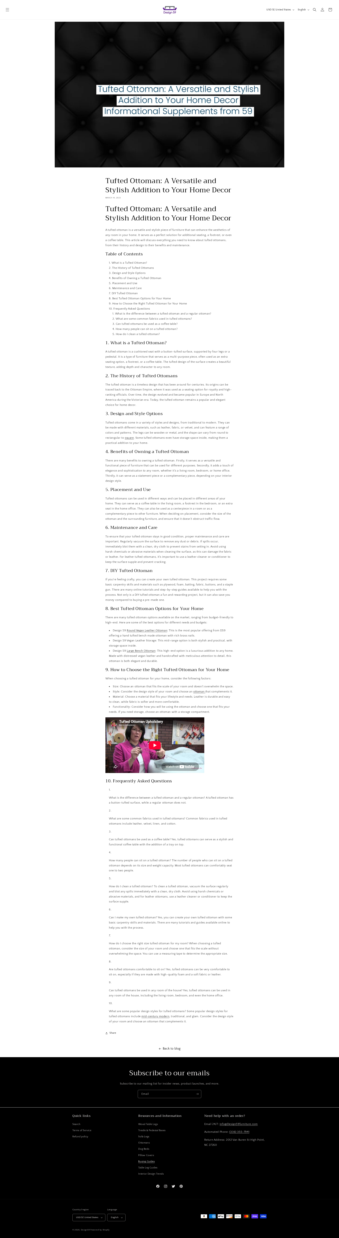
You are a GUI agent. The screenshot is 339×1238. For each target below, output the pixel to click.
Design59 (85, 1230)
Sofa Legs (143, 1136)
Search (76, 1124)
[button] (7, 10)
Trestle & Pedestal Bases (151, 1130)
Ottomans (144, 1142)
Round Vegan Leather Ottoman (147, 630)
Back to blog (172, 1048)
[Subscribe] (197, 1094)
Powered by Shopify (100, 1230)
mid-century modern (155, 1016)
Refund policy (80, 1136)
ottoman (199, 691)
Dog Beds (143, 1149)
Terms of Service (81, 1130)
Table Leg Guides (147, 1167)
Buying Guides (146, 1161)
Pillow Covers (146, 1155)
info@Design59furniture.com (239, 1124)
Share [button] (112, 1033)
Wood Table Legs (148, 1124)
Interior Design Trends (151, 1173)
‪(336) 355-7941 (239, 1131)
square (129, 437)
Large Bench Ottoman (141, 650)
